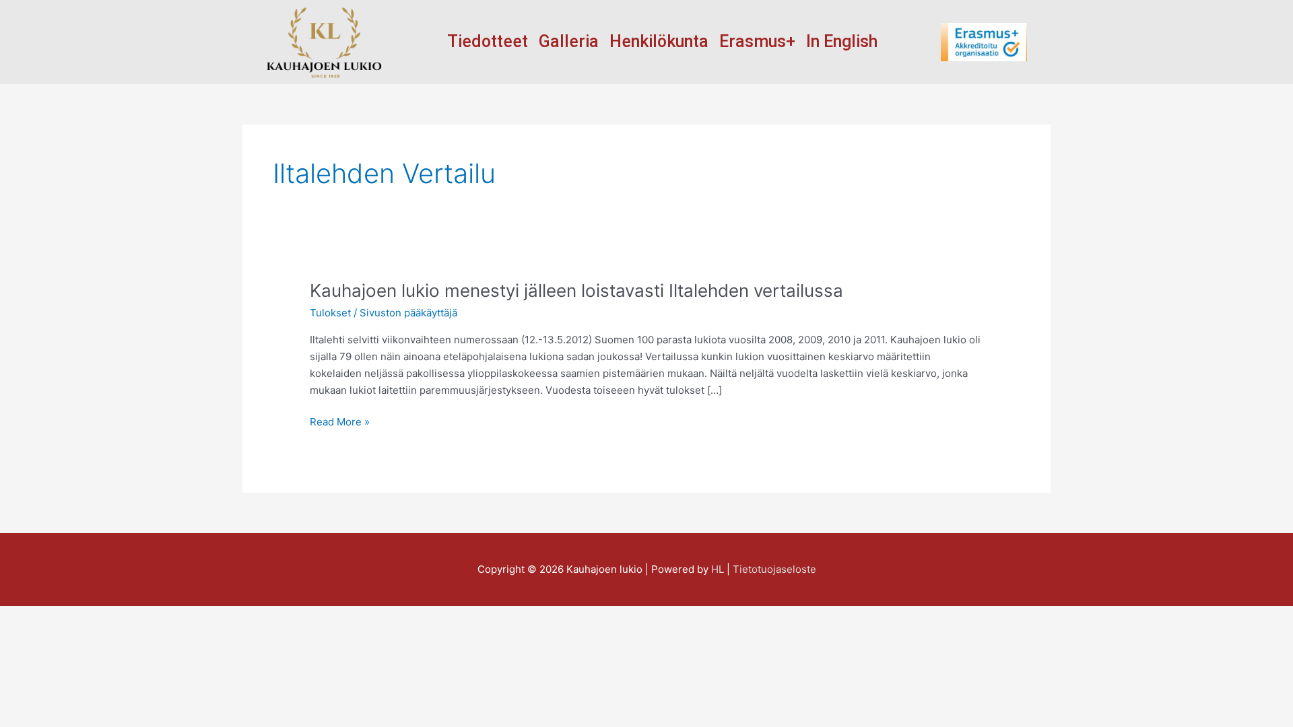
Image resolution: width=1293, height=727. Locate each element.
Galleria (569, 41)
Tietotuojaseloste (774, 569)
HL (717, 569)
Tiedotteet (487, 41)
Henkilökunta (658, 41)
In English (841, 41)
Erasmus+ (757, 41)
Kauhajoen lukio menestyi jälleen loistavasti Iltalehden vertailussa (576, 290)
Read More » (340, 421)
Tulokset (330, 312)
